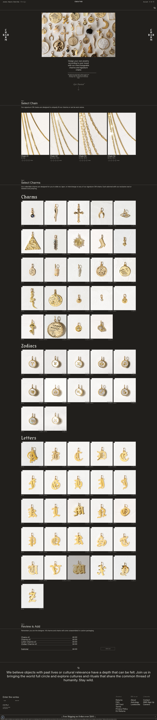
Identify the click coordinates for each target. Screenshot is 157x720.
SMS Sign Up (148, 702)
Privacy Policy (122, 709)
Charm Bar (16, 2)
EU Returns (120, 711)
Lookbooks (135, 704)
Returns (119, 700)
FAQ (117, 702)
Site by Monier (5, 708)
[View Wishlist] (151, 1)
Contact (146, 700)
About (133, 700)
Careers (146, 704)
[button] (2, 717)
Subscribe (17, 700)
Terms (118, 706)
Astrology (23, 2)
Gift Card (119, 704)
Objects (10, 2)
